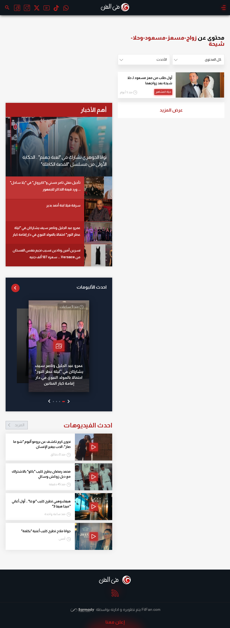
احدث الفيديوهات (63, 425)
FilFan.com (151, 609)
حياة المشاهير (163, 91)
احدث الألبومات (92, 287)
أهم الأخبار (94, 109)
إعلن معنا (115, 622)
